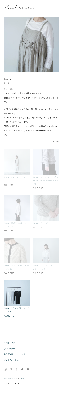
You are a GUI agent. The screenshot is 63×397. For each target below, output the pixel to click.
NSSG (22, 379)
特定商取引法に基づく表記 (14, 354)
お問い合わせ (9, 349)
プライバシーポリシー (13, 360)
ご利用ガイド (9, 343)
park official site (10, 379)
